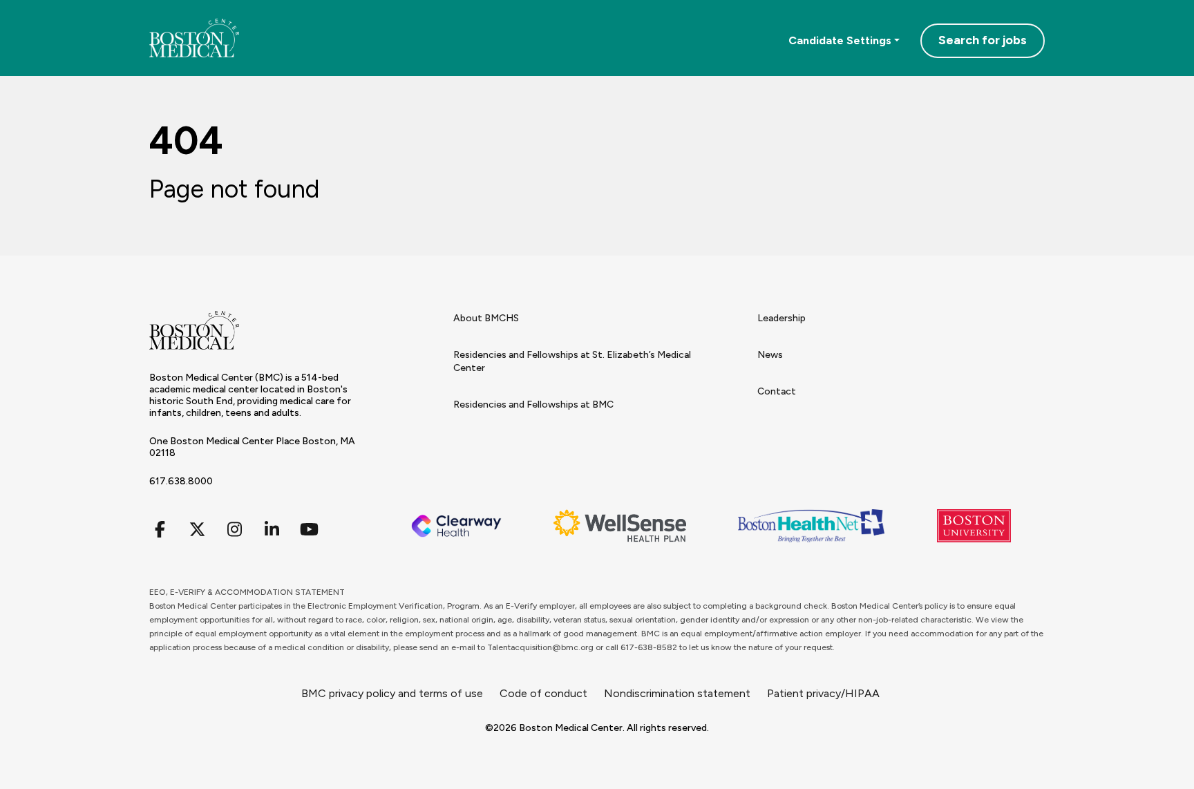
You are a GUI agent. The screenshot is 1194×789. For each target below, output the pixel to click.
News (770, 355)
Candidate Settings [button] (839, 40)
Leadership (781, 318)
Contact (776, 391)
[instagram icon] (234, 530)
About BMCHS (486, 318)
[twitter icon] (197, 530)
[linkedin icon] (271, 530)
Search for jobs (982, 40)
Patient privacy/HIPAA (823, 693)
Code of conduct (543, 693)
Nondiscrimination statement (677, 693)
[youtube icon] (308, 530)
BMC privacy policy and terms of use (392, 693)
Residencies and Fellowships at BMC (533, 404)
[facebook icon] (159, 530)
